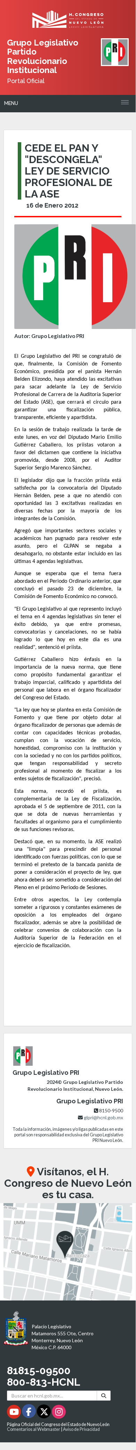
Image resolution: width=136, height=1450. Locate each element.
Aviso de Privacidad (81, 1429)
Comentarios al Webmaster (33, 1429)
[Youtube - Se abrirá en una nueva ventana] (14, 1413)
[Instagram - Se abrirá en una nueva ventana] (59, 1413)
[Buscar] (104, 1396)
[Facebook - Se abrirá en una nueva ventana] (29, 1413)
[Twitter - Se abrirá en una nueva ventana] (44, 1413)
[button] (67, 1251)
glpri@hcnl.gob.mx (103, 1117)
